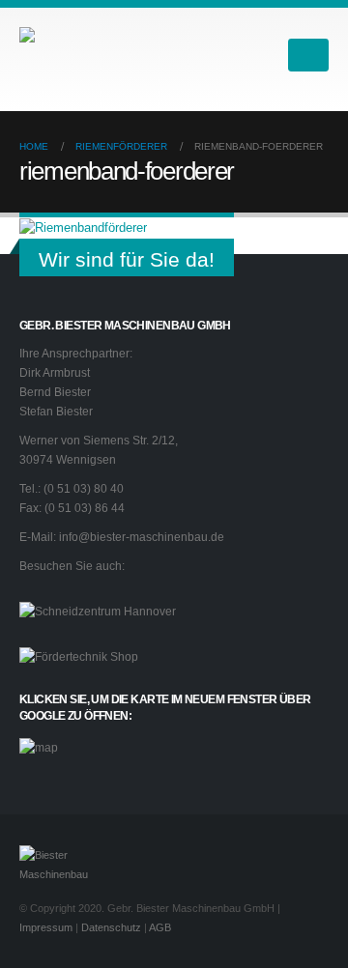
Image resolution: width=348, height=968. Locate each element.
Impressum (45, 927)
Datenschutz (111, 927)
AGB (160, 927)
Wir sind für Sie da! (127, 259)
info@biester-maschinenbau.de (141, 536)
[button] (261, 55)
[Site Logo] (116, 54)
